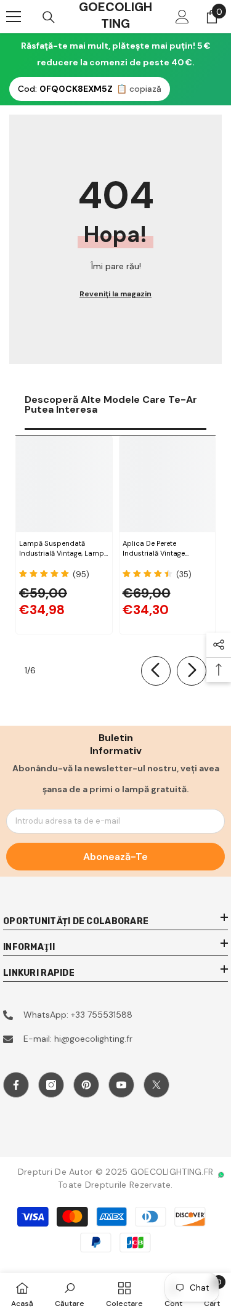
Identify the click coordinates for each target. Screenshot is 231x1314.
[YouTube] (121, 1085)
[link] (70, 1293)
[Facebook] (16, 1085)
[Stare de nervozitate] (156, 1085)
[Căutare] (48, 17)
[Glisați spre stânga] (156, 671)
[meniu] (13, 16)
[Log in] (182, 16)
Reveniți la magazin (115, 294)
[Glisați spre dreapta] (191, 671)
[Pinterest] (86, 1085)
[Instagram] (51, 1085)
